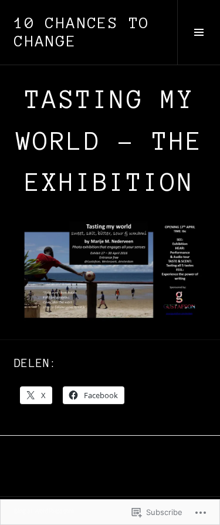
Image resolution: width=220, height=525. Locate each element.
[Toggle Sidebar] (198, 32)
